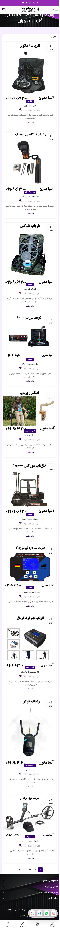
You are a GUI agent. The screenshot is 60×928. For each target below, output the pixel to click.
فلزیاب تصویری (30, 431)
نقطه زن (30, 101)
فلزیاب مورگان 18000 (30, 519)
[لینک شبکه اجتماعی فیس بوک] (37, 3)
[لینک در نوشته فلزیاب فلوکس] (30, 254)
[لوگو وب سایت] (30, 9)
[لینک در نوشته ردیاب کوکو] (30, 732)
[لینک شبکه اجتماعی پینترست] (30, 3)
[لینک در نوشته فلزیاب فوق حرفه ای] (30, 816)
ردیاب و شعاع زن (30, 192)
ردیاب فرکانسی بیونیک (30, 196)
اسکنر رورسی (30, 435)
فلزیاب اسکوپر (30, 105)
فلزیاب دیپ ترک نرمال (30, 672)
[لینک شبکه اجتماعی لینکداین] (26, 3)
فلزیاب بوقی (30, 667)
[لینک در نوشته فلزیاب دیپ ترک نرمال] (30, 641)
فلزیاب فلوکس (30, 289)
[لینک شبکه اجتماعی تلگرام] (23, 3)
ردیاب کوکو (30, 769)
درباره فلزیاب (30, 837)
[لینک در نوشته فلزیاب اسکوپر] (30, 71)
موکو (22, 915)
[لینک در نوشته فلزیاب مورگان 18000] (30, 488)
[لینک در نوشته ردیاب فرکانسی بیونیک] (30, 162)
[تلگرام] (39, 913)
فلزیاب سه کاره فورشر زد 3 (30, 592)
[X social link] (33, 3)
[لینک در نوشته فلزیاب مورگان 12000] (30, 337)
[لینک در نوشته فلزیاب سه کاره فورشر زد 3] (30, 566)
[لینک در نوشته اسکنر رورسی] (30, 410)
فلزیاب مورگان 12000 (30, 364)
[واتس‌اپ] (46, 913)
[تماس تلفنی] (53, 913)
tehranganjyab (34, 110)
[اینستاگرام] (32, 913)
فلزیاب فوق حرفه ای (30, 841)
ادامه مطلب (30, 122)
